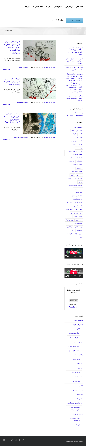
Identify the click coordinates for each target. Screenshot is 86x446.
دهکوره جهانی (78, 178)
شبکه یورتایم (78, 203)
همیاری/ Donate (76, 414)
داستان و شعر (76, 372)
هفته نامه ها (76, 381)
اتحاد (68, 134)
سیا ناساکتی (78, 192)
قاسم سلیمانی (78, 206)
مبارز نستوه (79, 209)
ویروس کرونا (69, 220)
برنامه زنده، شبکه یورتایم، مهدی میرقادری (75, 152)
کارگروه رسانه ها (74, 337)
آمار (81, 385)
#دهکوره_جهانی (77, 127)
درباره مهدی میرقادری (74, 403)
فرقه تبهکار (69, 203)
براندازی (74, 145)
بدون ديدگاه (20, 102)
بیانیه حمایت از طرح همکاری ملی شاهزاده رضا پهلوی (74, 98)
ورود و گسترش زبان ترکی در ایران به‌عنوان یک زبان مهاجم (74, 61)
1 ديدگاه (21, 67)
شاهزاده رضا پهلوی (76, 196)
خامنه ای (79, 175)
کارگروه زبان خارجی (73, 333)
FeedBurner (73, 307)
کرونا (73, 230)
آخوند (80, 134)
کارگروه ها (77, 329)
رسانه (69, 178)
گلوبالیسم (69, 234)
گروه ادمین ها (76, 342)
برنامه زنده (79, 148)
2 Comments (18, 137)
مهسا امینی (79, 220)
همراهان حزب (77, 324)
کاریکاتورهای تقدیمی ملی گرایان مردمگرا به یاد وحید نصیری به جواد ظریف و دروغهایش (12, 47)
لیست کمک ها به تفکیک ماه (75, 419)
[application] (73, 253)
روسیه (80, 182)
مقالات (78, 364)
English (79, 425)
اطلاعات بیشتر (7, 69)
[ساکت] (68, 256)
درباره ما (79, 394)
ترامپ (71, 158)
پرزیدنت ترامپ (78, 223)
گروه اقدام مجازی (73, 346)
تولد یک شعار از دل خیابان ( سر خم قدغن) (74, 68)
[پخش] (80, 256)
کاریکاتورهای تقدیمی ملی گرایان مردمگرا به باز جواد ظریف (12, 81)
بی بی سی (79, 158)
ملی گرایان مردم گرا (76, 213)
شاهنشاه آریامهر (77, 199)
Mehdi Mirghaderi (50, 67)
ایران (80, 145)
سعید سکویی (78, 189)
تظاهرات (79, 161)
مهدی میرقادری (78, 216)
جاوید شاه (71, 161)
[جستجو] (52, 20)
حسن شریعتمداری (77, 171)
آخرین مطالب (78, 355)
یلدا (81, 237)
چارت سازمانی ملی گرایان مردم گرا (74, 408)
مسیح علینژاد (69, 209)
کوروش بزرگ (78, 234)
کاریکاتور (26, 67)
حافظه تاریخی (77, 390)
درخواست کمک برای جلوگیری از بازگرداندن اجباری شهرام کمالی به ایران (75, 51)
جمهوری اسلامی (77, 165)
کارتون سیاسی (76, 359)
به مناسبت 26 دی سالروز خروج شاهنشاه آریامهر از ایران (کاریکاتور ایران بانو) (12, 118)
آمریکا (74, 134)
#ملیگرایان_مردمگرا (77, 131)
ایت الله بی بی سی (76, 141)
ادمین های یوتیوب (73, 350)
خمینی (72, 175)
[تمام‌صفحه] (66, 256)
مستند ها (77, 377)
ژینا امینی (69, 227)
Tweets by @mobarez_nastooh (75, 114)
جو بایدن (79, 168)
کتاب (79, 368)
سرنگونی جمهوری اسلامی (75, 185)
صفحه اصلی (78, 320)
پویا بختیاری (78, 227)
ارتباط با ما (77, 399)
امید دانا (79, 138)
